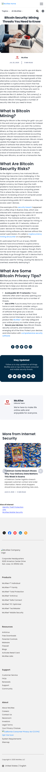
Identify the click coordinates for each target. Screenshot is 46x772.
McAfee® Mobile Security (12, 612)
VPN (4, 509)
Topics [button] (5, 11)
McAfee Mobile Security (12, 512)
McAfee (24, 57)
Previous (4, 471)
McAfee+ (17, 320)
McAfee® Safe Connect (12, 600)
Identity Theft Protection (12, 507)
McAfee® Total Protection (13, 591)
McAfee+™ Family (9, 587)
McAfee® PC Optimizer (11, 604)
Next (40, 471)
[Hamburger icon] (41, 4)
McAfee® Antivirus (10, 596)
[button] (43, 11)
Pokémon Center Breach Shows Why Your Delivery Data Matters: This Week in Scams (21, 473)
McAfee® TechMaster (11, 608)
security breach (25, 207)
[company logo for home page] (9, 3)
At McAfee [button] (17, 11)
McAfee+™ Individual (11, 583)
